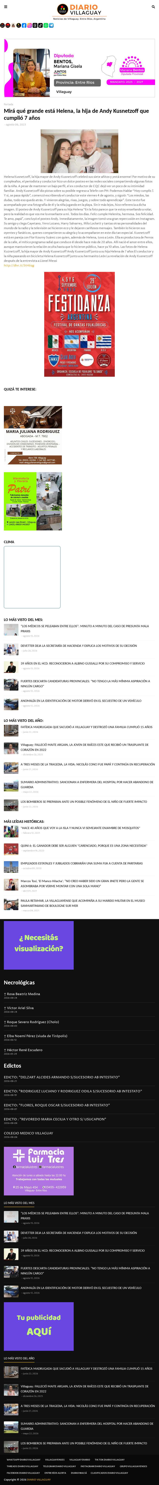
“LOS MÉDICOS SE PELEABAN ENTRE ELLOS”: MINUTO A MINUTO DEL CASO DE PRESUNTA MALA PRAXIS (85, 629)
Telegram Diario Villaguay (59, 1466)
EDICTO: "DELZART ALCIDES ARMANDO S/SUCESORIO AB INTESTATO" (62, 1077)
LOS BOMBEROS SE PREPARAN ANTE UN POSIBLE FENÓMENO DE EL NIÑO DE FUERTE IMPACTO (84, 802)
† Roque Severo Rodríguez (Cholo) (31, 1022)
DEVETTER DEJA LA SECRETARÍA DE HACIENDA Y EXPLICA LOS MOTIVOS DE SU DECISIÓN (79, 646)
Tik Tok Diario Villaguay (109, 1459)
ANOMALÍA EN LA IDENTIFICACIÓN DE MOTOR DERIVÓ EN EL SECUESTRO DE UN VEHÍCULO (81, 701)
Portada (8, 104)
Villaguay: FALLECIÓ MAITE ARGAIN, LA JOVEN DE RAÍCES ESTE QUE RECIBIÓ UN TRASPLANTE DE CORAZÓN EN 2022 (85, 747)
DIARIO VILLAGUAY (39, 1479)
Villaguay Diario (79, 1459)
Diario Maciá (79, 1473)
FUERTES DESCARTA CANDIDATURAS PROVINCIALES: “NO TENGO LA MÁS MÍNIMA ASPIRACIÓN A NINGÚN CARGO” (85, 684)
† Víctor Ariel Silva (19, 1008)
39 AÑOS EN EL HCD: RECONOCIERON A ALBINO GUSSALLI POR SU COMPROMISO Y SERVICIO (83, 663)
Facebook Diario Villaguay (23, 1473)
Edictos (12, 1066)
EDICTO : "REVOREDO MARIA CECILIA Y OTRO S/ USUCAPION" (55, 1119)
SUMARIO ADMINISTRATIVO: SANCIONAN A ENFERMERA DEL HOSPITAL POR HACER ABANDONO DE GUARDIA (87, 785)
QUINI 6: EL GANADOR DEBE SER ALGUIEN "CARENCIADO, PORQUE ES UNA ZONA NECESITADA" (84, 846)
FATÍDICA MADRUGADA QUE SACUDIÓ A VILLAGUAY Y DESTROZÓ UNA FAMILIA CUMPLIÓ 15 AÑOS (86, 727)
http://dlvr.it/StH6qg (19, 266)
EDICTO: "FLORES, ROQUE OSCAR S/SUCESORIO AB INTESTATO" (57, 1105)
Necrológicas (19, 983)
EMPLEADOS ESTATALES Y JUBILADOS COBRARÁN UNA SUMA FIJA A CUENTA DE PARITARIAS (82, 863)
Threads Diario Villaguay (22, 1466)
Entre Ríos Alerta (55, 1473)
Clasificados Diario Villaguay (109, 1473)
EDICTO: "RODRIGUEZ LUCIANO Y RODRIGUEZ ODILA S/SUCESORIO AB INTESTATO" (73, 1091)
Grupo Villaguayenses (133, 1466)
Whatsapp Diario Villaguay (23, 1459)
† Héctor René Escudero (23, 1050)
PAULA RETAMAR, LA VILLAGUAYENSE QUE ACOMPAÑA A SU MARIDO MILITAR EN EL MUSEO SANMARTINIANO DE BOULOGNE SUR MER (83, 903)
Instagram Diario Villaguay (98, 1466)
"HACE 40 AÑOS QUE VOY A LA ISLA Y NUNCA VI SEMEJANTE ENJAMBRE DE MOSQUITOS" (80, 828)
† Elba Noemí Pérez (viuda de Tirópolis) (35, 1036)
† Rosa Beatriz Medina (22, 994)
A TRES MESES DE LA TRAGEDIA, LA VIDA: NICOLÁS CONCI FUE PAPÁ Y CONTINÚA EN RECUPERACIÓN (88, 764)
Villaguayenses (55, 1459)
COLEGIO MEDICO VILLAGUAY (28, 1133)
